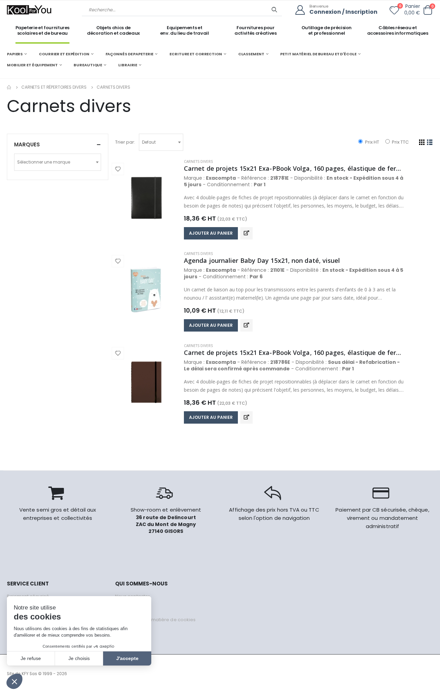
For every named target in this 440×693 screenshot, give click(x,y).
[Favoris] (394, 11)
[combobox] (161, 142)
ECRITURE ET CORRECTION (195, 54)
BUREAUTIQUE (88, 65)
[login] (302, 10)
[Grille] (422, 142)
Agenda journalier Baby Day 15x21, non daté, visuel (262, 260)
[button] (427, 10)
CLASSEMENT (251, 54)
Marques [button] (27, 144)
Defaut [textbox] (149, 142)
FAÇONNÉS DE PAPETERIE (130, 54)
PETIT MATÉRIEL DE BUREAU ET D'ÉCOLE (318, 54)
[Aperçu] (246, 233)
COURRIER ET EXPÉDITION (64, 54)
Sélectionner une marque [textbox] (43, 162)
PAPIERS (15, 54)
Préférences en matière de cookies (155, 619)
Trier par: (125, 142)
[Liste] (430, 142)
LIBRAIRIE (127, 65)
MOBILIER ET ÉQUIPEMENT (32, 65)
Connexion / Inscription (343, 12)
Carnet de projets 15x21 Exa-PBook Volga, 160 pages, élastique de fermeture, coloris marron (294, 352)
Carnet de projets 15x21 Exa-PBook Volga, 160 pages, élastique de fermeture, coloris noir (294, 168)
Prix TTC (400, 142)
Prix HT (371, 142)
